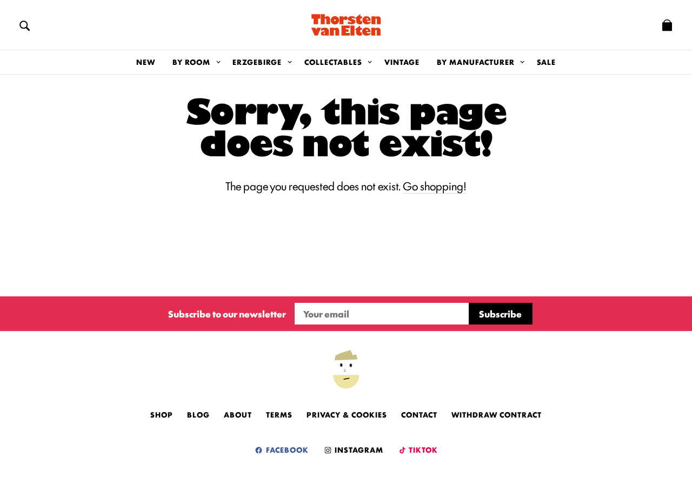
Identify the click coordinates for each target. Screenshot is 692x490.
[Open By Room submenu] (218, 62)
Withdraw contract (496, 414)
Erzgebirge (257, 61)
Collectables (333, 61)
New (145, 61)
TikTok (422, 449)
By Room (191, 61)
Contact (419, 414)
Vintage (402, 61)
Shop (161, 414)
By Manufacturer (476, 61)
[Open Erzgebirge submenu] (289, 62)
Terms (279, 414)
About (238, 414)
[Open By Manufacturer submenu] (522, 62)
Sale (546, 61)
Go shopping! (435, 185)
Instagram (357, 449)
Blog (198, 414)
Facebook (286, 449)
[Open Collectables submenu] (370, 62)
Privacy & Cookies (347, 414)
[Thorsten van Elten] (346, 25)
